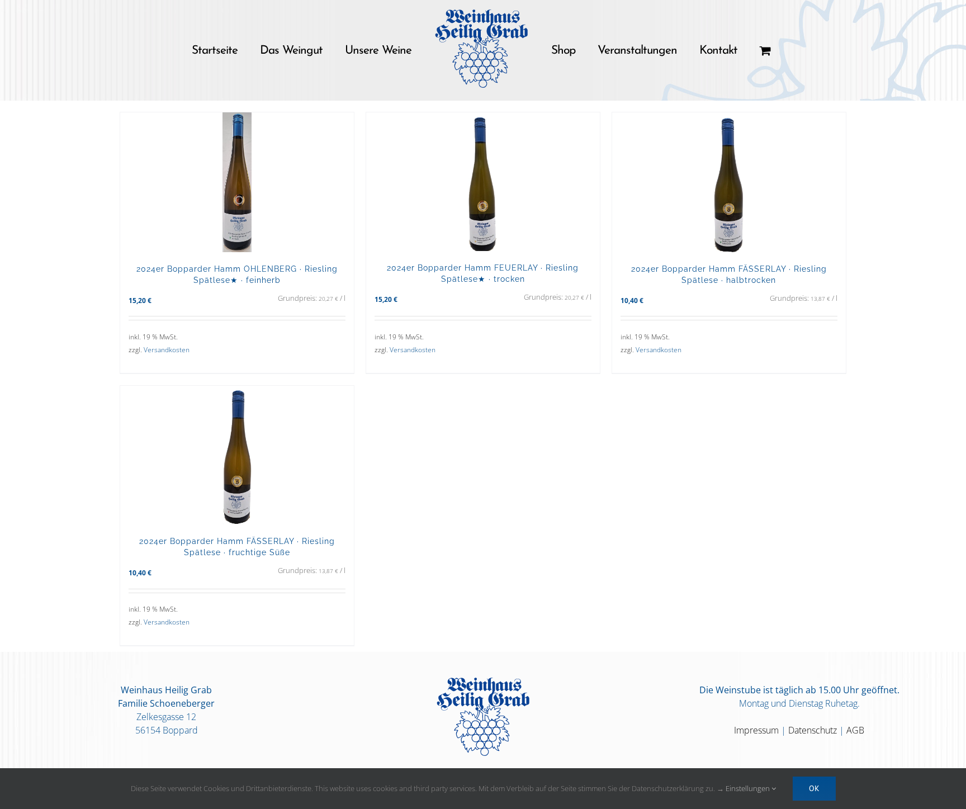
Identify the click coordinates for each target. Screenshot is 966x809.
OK (814, 788)
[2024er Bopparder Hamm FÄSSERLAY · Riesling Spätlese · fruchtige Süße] (237, 455)
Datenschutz (812, 730)
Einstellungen (748, 788)
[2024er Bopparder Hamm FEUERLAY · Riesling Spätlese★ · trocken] (483, 181)
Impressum (756, 730)
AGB (855, 730)
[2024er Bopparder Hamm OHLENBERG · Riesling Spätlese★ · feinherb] (237, 182)
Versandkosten (167, 350)
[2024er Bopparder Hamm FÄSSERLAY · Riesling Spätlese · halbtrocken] (729, 182)
